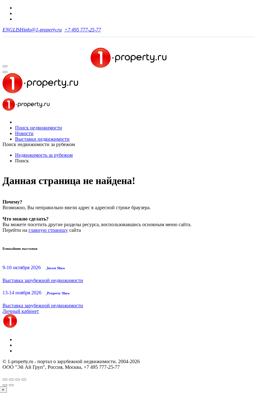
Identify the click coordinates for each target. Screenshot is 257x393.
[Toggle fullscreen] (17, 379)
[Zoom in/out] (23, 379)
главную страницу (48, 230)
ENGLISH (13, 29)
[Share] (11, 379)
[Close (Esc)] (5, 379)
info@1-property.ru (43, 29)
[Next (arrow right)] (11, 385)
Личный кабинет (21, 311)
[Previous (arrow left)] (5, 385)
